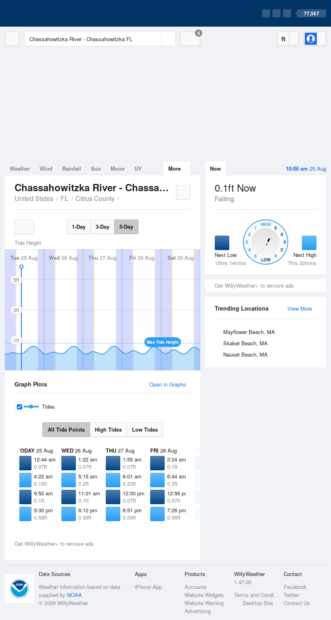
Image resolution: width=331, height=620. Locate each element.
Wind (46, 168)
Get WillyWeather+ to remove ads (254, 285)
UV (138, 168)
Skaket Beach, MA (245, 343)
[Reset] (154, 38)
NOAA (74, 595)
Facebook (295, 587)
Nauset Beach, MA (245, 354)
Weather (20, 168)
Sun (96, 168)
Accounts (195, 587)
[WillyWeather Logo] (43, 13)
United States (34, 198)
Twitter (291, 595)
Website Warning (204, 603)
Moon (118, 168)
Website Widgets (204, 595)
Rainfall (71, 168)
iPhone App (148, 587)
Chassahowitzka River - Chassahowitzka (123, 197)
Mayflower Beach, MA (249, 332)
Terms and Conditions (256, 595)
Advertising (197, 611)
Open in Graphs (167, 384)
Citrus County (95, 198)
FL (64, 198)
